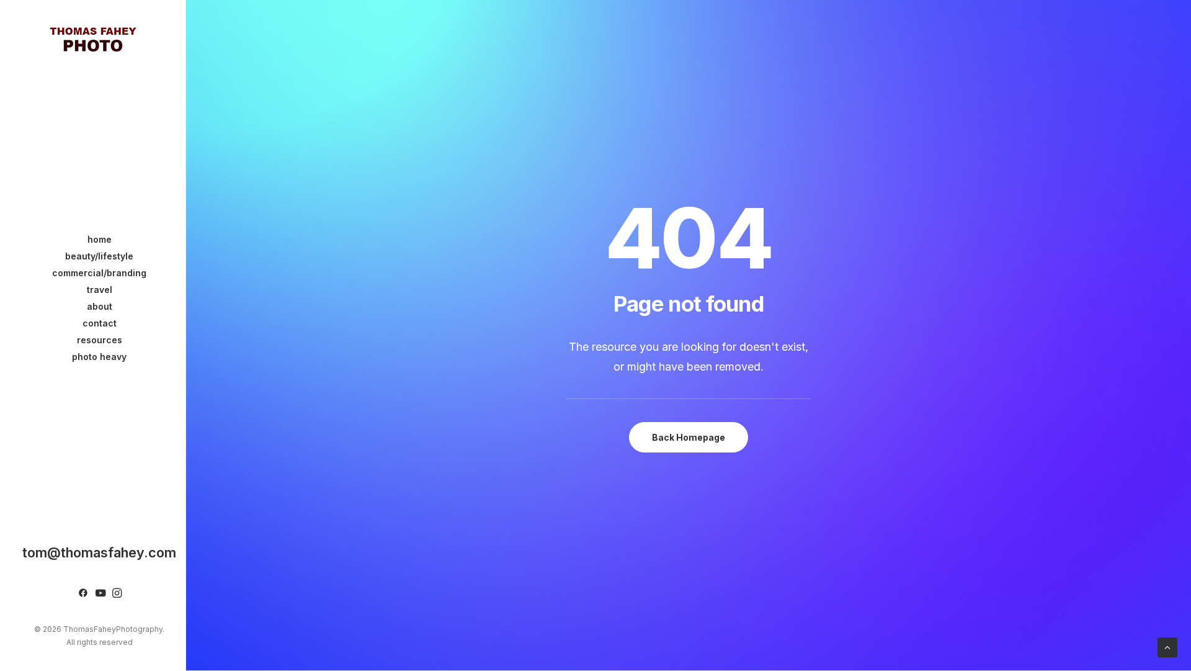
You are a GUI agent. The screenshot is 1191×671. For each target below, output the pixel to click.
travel (99, 289)
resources (99, 340)
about (99, 306)
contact (100, 323)
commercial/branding (99, 273)
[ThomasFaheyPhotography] (92, 38)
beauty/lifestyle (99, 256)
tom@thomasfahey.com (99, 552)
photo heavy (99, 356)
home (99, 239)
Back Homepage (688, 437)
